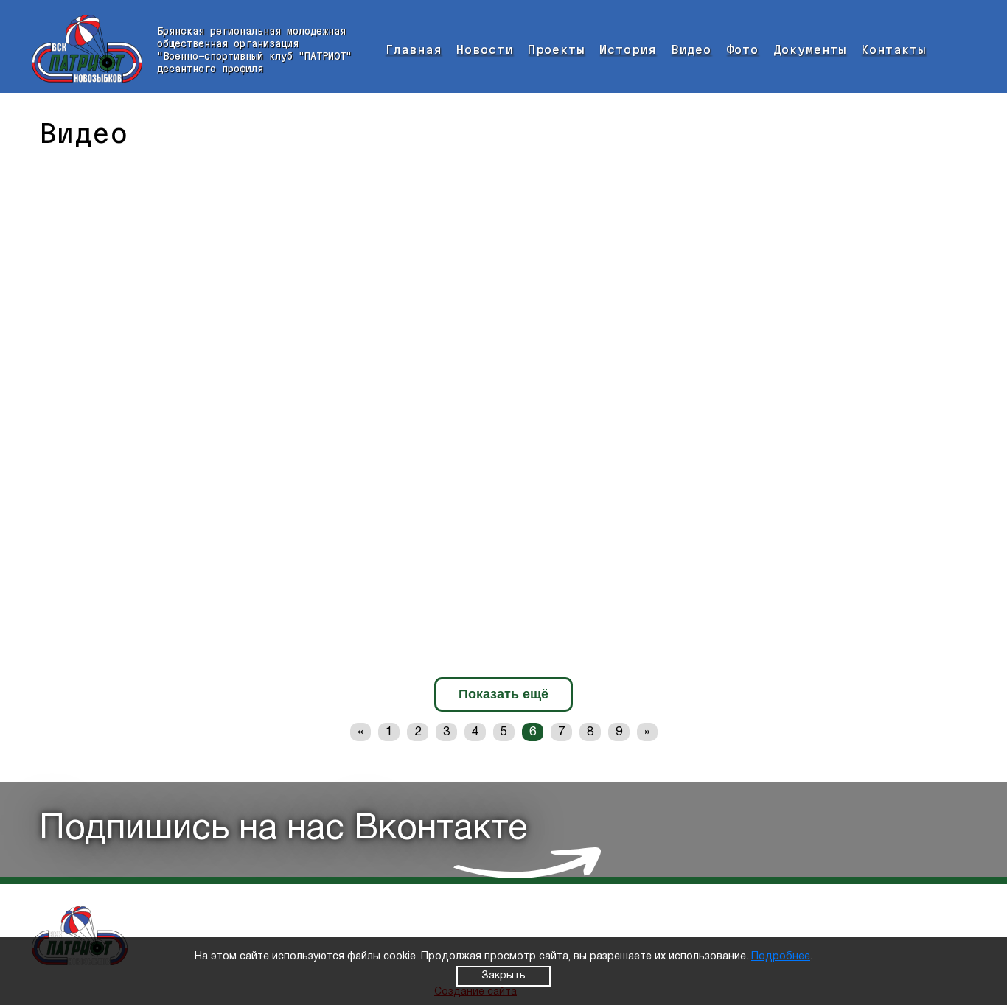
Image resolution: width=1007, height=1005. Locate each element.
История (627, 49)
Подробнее (780, 957)
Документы (809, 49)
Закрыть (503, 976)
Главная (413, 49)
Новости (484, 49)
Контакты (893, 49)
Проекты (556, 49)
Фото (742, 49)
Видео (691, 49)
